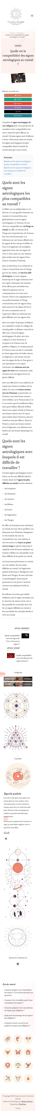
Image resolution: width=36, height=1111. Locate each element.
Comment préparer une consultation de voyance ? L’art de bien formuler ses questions (18, 992)
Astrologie (18, 46)
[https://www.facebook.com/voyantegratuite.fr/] (18, 964)
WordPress (22, 1104)
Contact (18, 1108)
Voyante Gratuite (20, 1096)
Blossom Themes (27, 1101)
